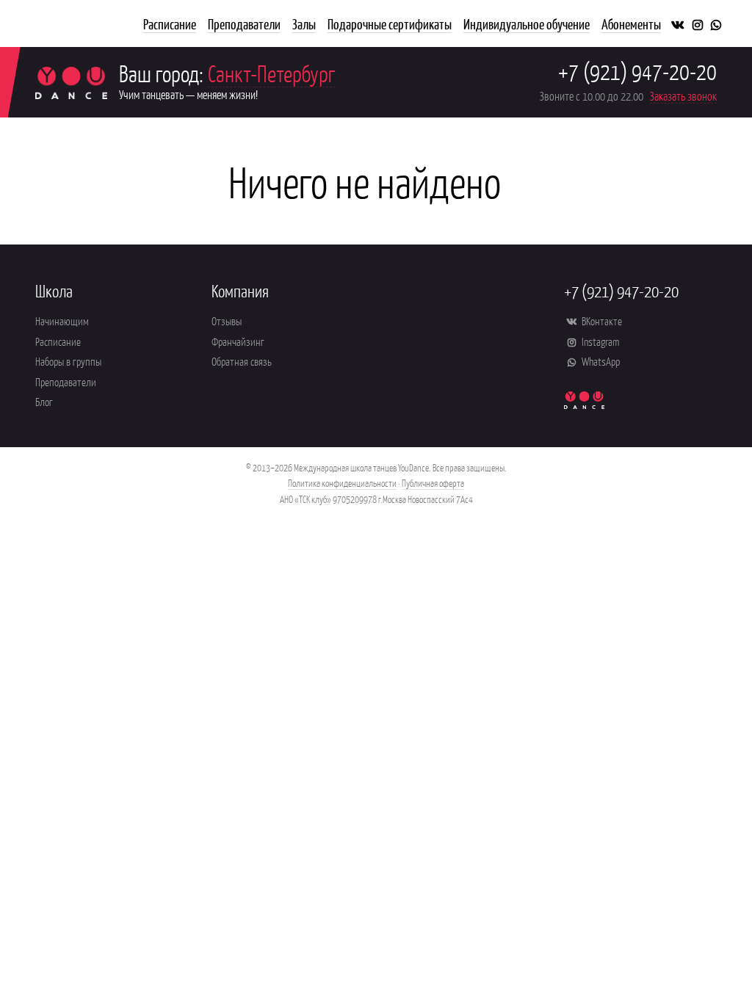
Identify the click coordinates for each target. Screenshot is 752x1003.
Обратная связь (242, 361)
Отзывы (227, 320)
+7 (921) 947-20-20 (637, 70)
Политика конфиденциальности (342, 483)
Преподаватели (65, 381)
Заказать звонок (683, 95)
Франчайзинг (238, 341)
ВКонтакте (600, 320)
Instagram (599, 341)
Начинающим (62, 320)
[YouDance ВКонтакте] (677, 23)
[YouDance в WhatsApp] (716, 23)
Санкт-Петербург (272, 73)
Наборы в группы (68, 361)
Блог (44, 401)
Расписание (58, 341)
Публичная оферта (433, 483)
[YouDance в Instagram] (698, 23)
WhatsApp (599, 361)
